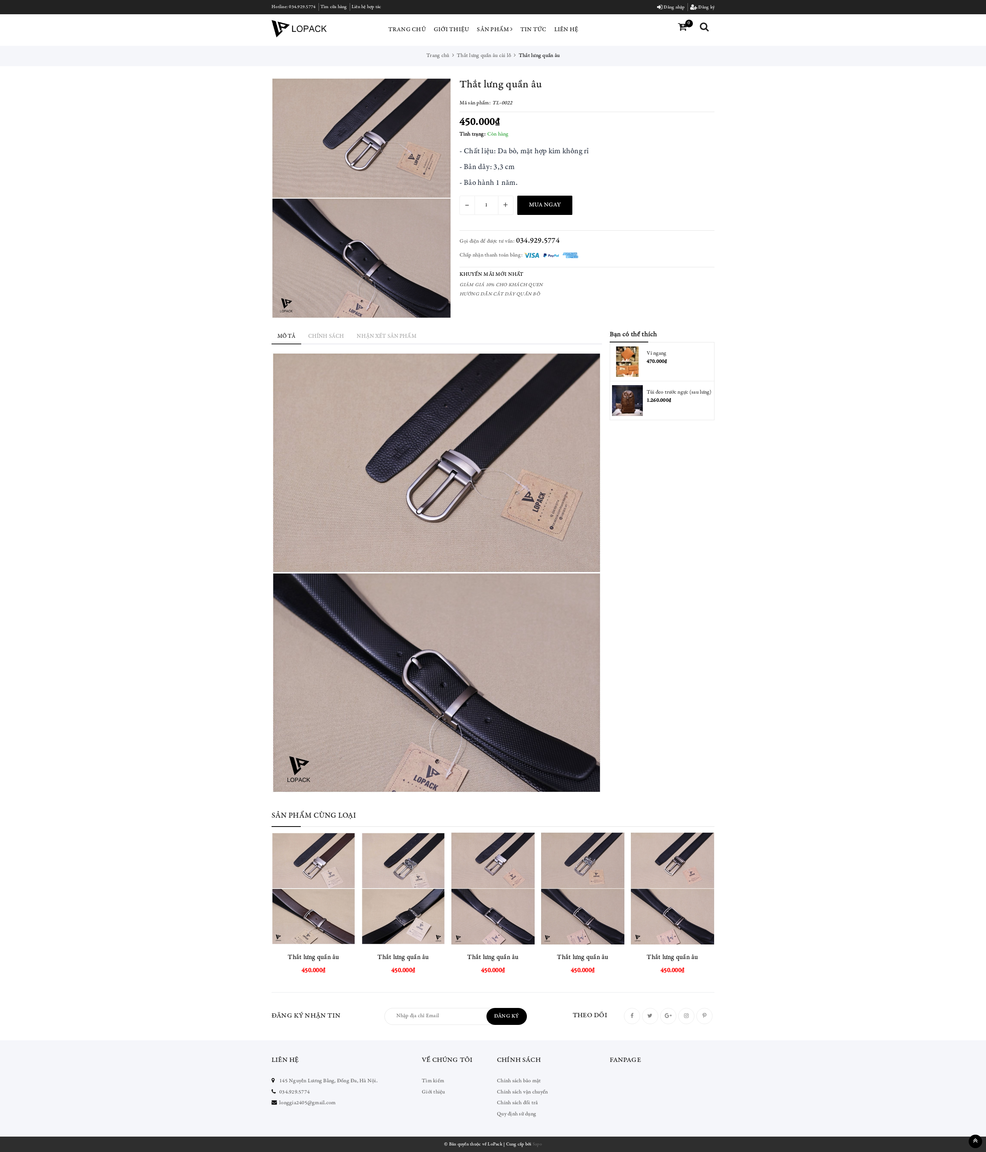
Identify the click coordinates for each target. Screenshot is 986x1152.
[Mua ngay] (332, 888)
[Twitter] (650, 1016)
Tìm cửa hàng (333, 7)
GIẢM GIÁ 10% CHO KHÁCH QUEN (501, 285)
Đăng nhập (673, 7)
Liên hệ (566, 30)
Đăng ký (705, 7)
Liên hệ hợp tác (366, 7)
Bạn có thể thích (633, 334)
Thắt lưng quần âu (313, 957)
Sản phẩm (493, 30)
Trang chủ (407, 30)
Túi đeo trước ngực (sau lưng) (679, 392)
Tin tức (533, 30)
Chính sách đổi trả (517, 1103)
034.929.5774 (302, 7)
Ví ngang (657, 353)
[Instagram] (686, 1016)
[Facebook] (632, 1016)
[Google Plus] (668, 1016)
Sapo (537, 1144)
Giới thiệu (452, 30)
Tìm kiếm (433, 1081)
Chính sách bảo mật (519, 1081)
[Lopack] (299, 29)
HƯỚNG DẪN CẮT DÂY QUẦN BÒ (499, 294)
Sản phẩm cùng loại (314, 816)
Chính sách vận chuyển (522, 1092)
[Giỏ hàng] (682, 28)
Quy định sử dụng (516, 1114)
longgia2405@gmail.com (307, 1103)
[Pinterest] (704, 1016)
